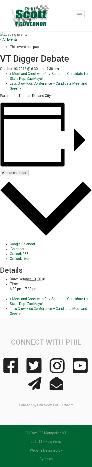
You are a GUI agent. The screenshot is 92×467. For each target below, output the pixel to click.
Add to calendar (14, 173)
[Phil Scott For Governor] (32, 17)
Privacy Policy (52, 442)
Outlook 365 (19, 254)
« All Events (9, 39)
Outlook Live (19, 259)
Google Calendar (22, 244)
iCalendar (17, 249)
